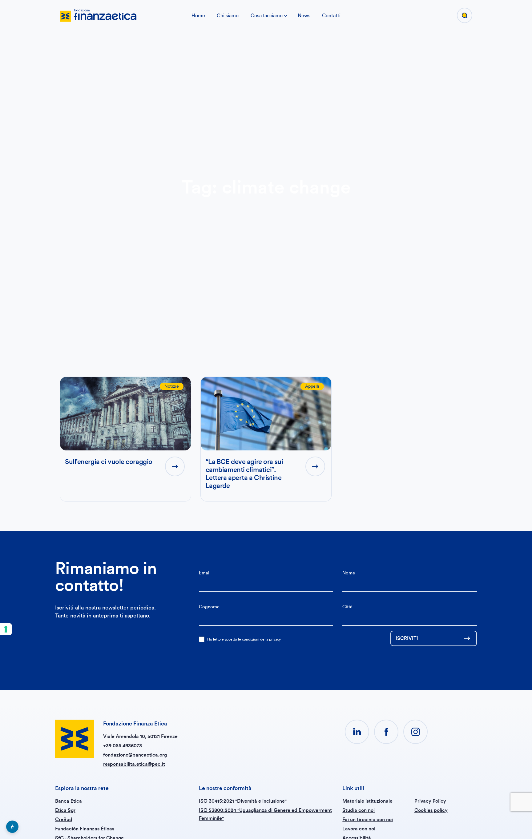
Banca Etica (68, 801)
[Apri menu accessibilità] (12, 827)
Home (198, 15)
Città (347, 607)
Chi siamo (228, 15)
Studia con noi (358, 810)
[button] (357, 732)
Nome (348, 573)
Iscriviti (407, 638)
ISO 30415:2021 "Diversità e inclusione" (243, 801)
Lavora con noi (358, 828)
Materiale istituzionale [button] (367, 801)
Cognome (209, 607)
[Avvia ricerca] (464, 15)
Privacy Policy (430, 801)
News (304, 15)
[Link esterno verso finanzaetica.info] (98, 15)
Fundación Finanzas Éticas (84, 828)
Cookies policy (431, 810)
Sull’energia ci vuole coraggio (108, 461)
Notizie (171, 386)
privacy (275, 639)
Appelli (312, 386)
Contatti (331, 15)
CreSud (63, 819)
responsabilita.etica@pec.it (134, 764)
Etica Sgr (65, 810)
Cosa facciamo (267, 15)
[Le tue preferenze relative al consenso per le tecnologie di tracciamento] (6, 629)
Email (205, 573)
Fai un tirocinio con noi (367, 819)
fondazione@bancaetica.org (135, 755)
